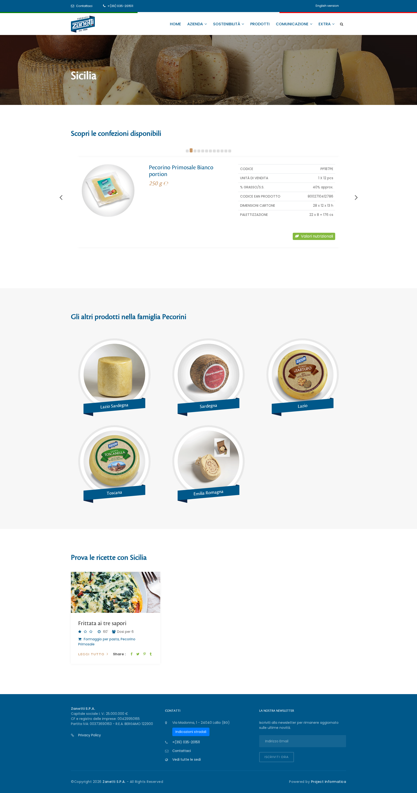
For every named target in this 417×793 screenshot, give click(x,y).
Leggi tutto (91, 654)
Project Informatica (328, 781)
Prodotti (260, 24)
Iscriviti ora (276, 757)
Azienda (195, 24)
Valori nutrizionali (316, 236)
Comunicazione (292, 24)
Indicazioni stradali (190, 731)
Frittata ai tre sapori (102, 623)
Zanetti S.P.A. (115, 781)
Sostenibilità (227, 24)
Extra (325, 24)
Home (175, 24)
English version (327, 5)
